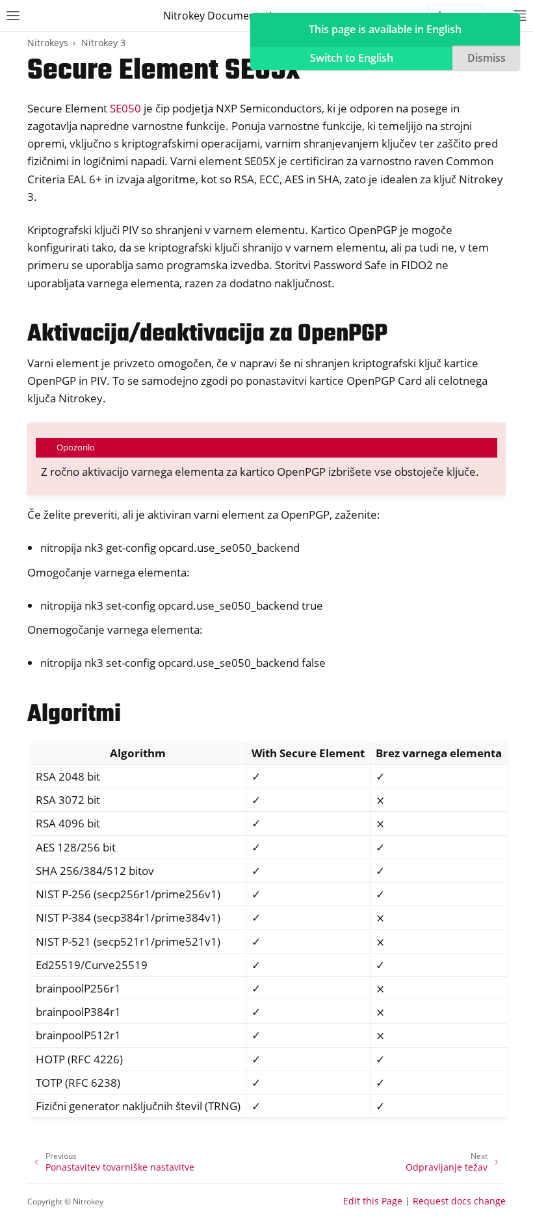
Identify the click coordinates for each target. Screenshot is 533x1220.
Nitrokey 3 (103, 42)
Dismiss (486, 58)
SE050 (125, 108)
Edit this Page (372, 1201)
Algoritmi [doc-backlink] (74, 714)
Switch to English (351, 58)
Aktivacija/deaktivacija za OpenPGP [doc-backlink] (207, 334)
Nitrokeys (47, 42)
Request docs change (459, 1201)
